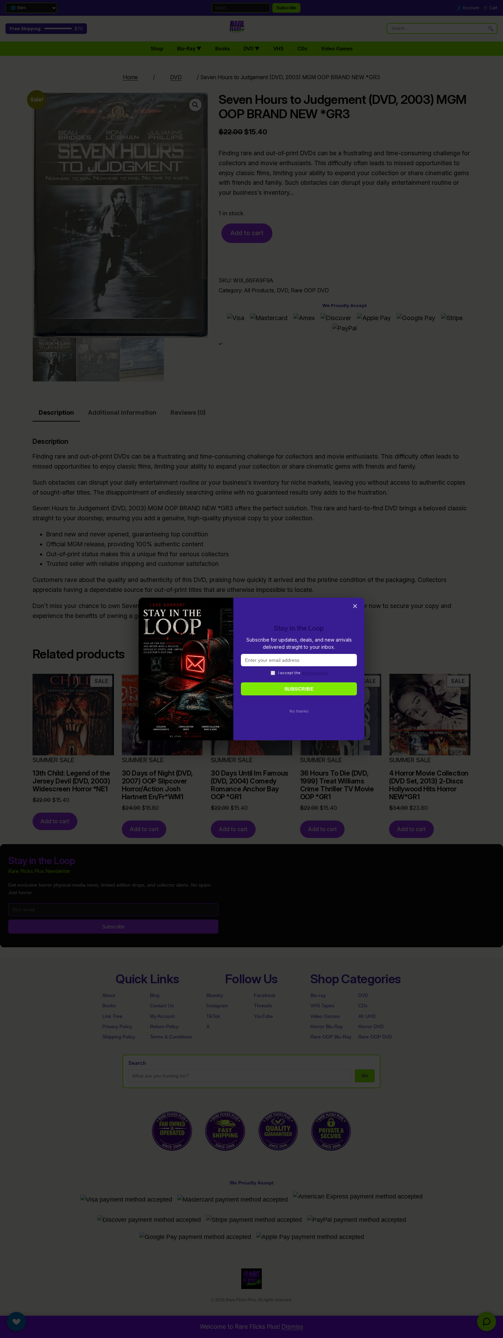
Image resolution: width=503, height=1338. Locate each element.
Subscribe (299, 689)
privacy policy (315, 672)
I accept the (303, 672)
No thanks (299, 711)
